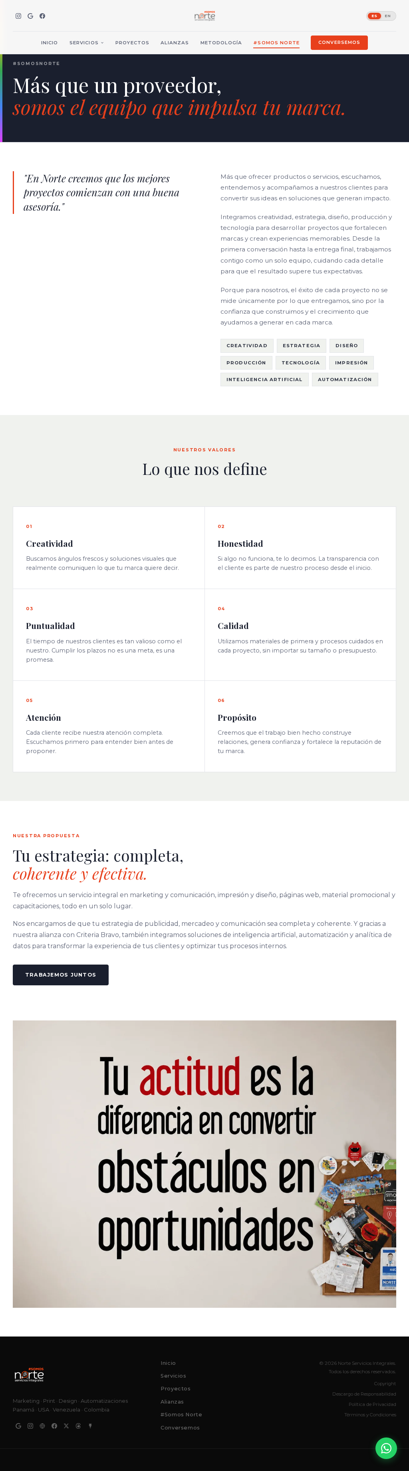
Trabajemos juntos (60, 975)
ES (374, 16)
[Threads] (78, 1425)
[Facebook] (42, 16)
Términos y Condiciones (370, 1415)
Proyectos (132, 42)
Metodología (221, 42)
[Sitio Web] (42, 1425)
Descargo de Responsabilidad (364, 1394)
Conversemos (339, 42)
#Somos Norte (276, 42)
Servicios (84, 42)
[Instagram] (18, 16)
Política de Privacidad (372, 1404)
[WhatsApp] (386, 1448)
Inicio (49, 42)
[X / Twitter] (66, 1425)
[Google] (30, 16)
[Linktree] (90, 1425)
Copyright (385, 1383)
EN (388, 16)
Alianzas (175, 42)
